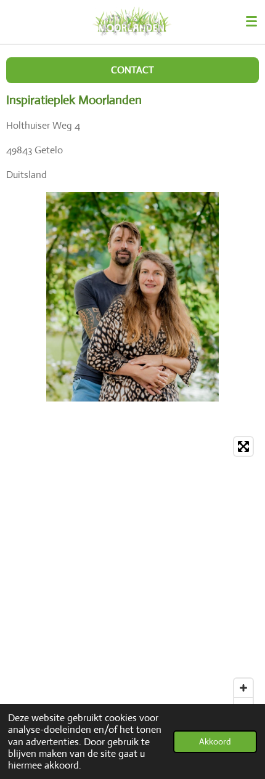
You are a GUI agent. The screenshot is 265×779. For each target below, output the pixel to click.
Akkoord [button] (215, 741)
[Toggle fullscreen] (243, 446)
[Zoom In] (243, 688)
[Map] (132, 576)
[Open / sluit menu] (251, 21)
